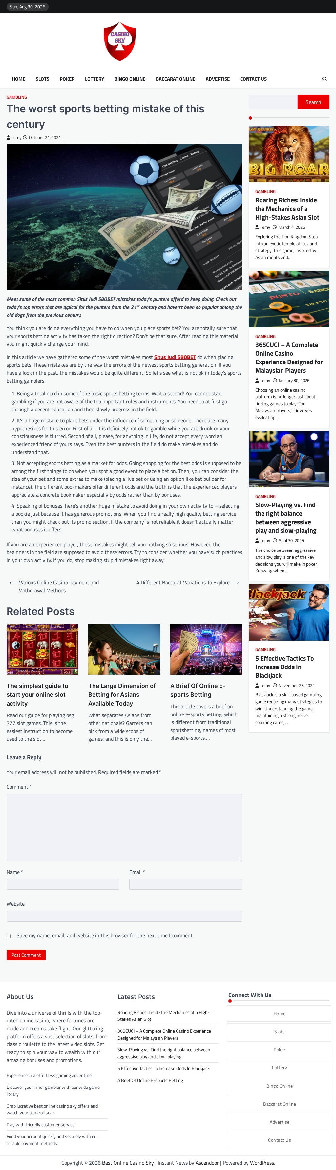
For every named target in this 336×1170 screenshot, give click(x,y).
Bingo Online (130, 78)
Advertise (218, 78)
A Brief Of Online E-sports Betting (197, 690)
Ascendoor (207, 1163)
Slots (42, 78)
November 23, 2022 (297, 685)
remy (16, 137)
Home (18, 78)
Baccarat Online (175, 78)
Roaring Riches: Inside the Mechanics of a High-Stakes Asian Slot (287, 208)
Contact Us (253, 78)
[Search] (324, 79)
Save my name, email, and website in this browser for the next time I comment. (105, 935)
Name (15, 872)
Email (137, 872)
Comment (19, 787)
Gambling (17, 97)
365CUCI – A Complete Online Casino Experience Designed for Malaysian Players (289, 357)
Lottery (94, 78)
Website (16, 904)
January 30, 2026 (294, 380)
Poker (67, 78)
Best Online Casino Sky (128, 1163)
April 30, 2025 (291, 540)
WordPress (262, 1163)
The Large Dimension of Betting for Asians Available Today (122, 694)
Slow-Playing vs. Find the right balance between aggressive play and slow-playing (286, 517)
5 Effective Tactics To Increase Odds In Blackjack (284, 666)
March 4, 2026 (292, 227)
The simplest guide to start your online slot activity (37, 694)
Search (313, 102)
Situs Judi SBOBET (175, 357)
